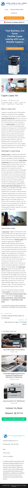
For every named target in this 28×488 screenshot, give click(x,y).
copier (16, 102)
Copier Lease (22, 305)
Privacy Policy (6, 453)
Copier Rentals (4, 307)
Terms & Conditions (8, 456)
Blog (4, 449)
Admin (5, 100)
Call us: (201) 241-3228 (14, 419)
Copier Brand (10, 104)
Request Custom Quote (16, 9)
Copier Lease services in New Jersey (10, 185)
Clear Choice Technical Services (11, 305)
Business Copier (8, 102)
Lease (6, 9)
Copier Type (19, 104)
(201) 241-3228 (14, 444)
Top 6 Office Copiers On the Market (14, 350)
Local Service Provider (21, 307)
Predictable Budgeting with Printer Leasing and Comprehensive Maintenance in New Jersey (14, 375)
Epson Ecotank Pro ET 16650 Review (14, 401)
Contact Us (14, 13)
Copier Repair (12, 307)
